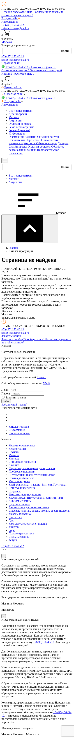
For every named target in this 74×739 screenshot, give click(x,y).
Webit (46, 383)
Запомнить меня (16, 397)
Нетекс (41, 377)
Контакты (30, 143)
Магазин (14, 117)
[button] (10, 18)
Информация (17, 429)
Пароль (5, 393)
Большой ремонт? (19, 130)
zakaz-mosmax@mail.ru (15, 28)
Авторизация (9, 21)
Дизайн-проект (18, 114)
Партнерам (32, 140)
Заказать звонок (11, 335)
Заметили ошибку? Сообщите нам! (23, 339)
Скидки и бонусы (48, 136)
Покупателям (17, 140)
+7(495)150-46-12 (43, 642)
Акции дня (15, 120)
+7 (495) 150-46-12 (12, 24)
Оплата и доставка (20, 123)
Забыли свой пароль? (14, 404)
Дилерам (63, 143)
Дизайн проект (18, 146)
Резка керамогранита (21, 127)
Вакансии (30, 136)
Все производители (21, 110)
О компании (16, 136)
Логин (5, 389)
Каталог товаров (19, 426)
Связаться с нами (19, 433)
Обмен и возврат (46, 143)
